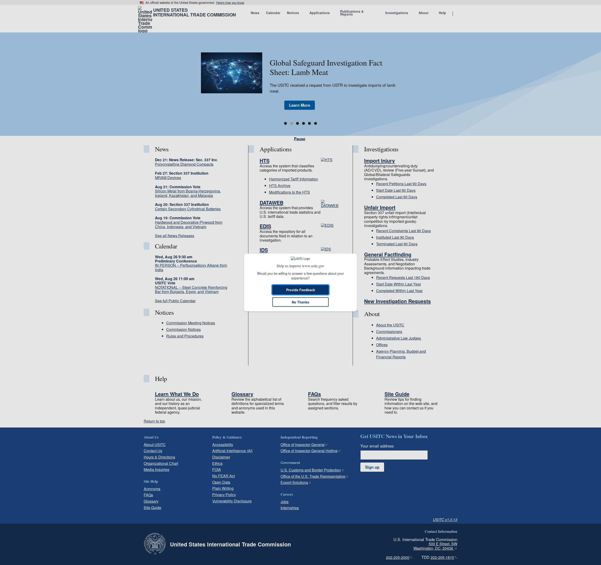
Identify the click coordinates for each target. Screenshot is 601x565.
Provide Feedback (300, 289)
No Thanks (300, 302)
